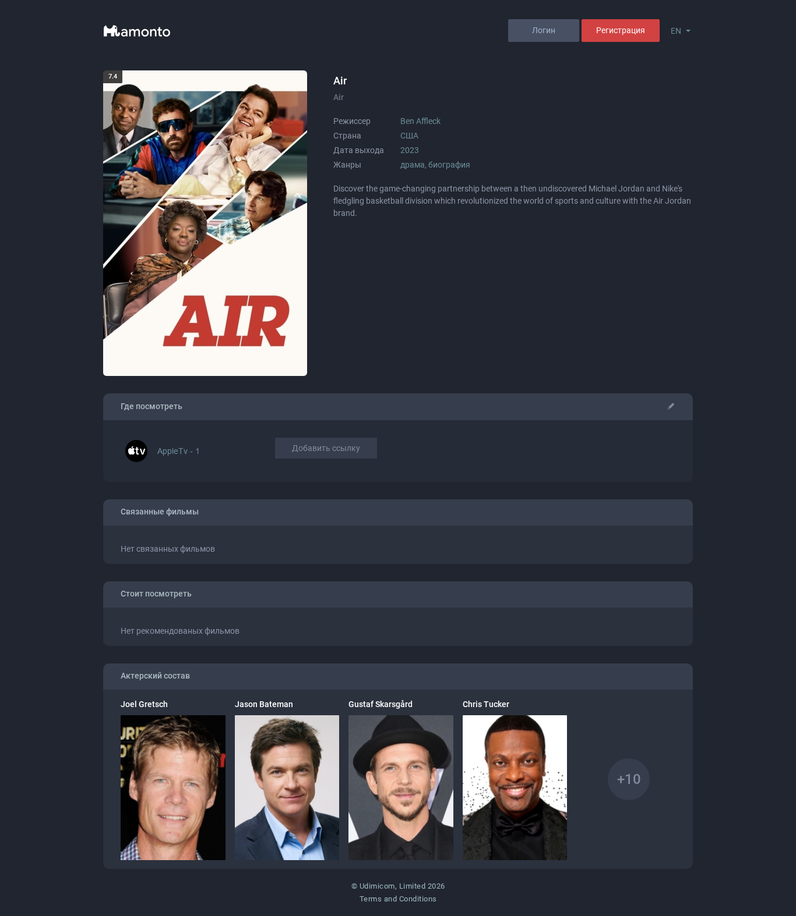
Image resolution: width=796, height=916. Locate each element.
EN (676, 31)
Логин (543, 30)
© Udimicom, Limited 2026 (398, 886)
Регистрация (620, 30)
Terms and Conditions (398, 898)
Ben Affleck (420, 121)
